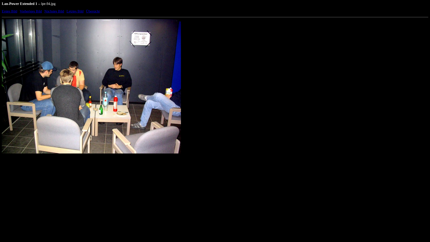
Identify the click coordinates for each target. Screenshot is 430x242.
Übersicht (93, 11)
